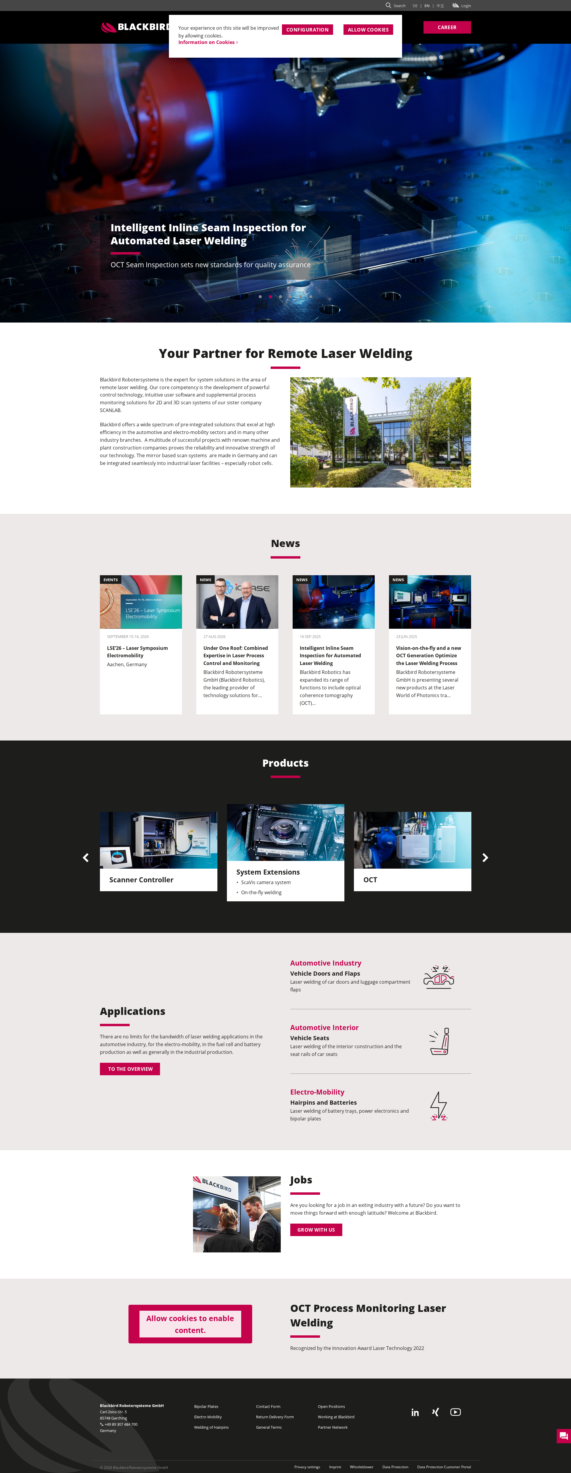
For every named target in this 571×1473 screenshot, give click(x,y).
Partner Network (333, 1427)
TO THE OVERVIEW (130, 1069)
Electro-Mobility (317, 1092)
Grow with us (316, 1230)
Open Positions (331, 1406)
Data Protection (395, 1466)
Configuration (307, 29)
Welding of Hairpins (211, 1427)
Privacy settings (307, 1466)
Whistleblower (362, 1466)
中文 (440, 5)
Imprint (335, 1466)
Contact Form (268, 1406)
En (427, 5)
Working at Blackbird (336, 1416)
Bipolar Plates (206, 1406)
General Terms (269, 1427)
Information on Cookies (206, 42)
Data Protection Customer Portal (444, 1466)
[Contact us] (564, 1436)
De (415, 5)
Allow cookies (368, 29)
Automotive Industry (325, 963)
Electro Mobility (208, 1416)
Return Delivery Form (275, 1416)
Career (447, 27)
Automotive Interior (324, 1027)
